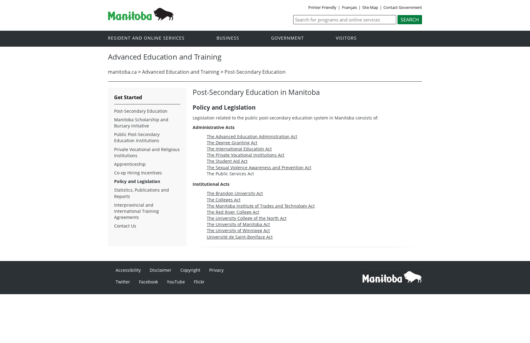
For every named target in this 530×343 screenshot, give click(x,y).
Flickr (199, 282)
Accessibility (128, 270)
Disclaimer (160, 270)
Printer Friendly (322, 7)
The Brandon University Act (235, 193)
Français (349, 7)
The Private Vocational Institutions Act (245, 155)
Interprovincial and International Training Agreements (136, 211)
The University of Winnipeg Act (238, 230)
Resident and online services (146, 38)
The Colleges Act (223, 200)
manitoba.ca (122, 71)
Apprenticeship (130, 164)
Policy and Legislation (137, 181)
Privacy (216, 270)
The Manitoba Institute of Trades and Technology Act (261, 206)
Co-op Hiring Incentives (138, 173)
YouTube (176, 282)
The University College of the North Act (246, 218)
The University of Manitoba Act (238, 224)
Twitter (123, 282)
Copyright (190, 270)
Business (228, 38)
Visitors (346, 38)
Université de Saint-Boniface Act (240, 237)
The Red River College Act (233, 212)
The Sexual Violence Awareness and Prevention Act (259, 167)
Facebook (148, 282)
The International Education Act (239, 149)
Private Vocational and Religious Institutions (147, 152)
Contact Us (125, 226)
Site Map (370, 7)
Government (287, 38)
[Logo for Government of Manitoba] (141, 18)
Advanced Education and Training (180, 71)
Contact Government (402, 7)
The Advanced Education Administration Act (252, 136)
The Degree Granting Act (232, 143)
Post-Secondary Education (255, 71)
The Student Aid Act (227, 161)
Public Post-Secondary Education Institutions (136, 137)
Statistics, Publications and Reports (141, 193)
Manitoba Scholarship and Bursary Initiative (141, 123)
